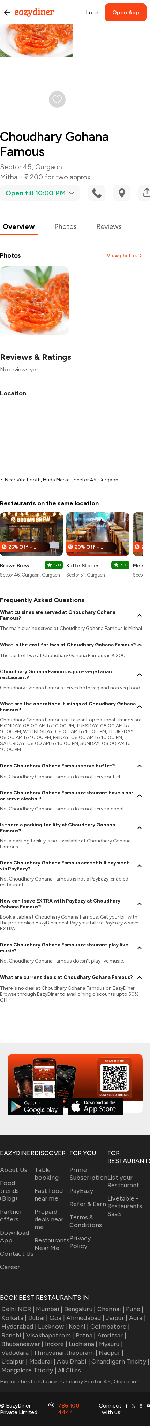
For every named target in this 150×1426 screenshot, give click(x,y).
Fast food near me (49, 1194)
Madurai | (42, 1361)
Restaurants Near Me (52, 1244)
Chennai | (111, 1309)
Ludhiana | (83, 1344)
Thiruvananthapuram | (65, 1353)
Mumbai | (49, 1309)
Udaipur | (14, 1361)
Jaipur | (116, 1318)
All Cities (69, 1370)
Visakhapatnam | (50, 1335)
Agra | (137, 1318)
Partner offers (11, 1215)
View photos (122, 256)
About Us (13, 1170)
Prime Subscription (88, 1173)
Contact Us (17, 1253)
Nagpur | (111, 1353)
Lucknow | (52, 1326)
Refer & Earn (87, 1204)
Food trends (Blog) (9, 1190)
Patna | (86, 1335)
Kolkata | (14, 1318)
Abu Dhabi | (73, 1361)
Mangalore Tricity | (29, 1370)
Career (10, 1267)
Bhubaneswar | (22, 1344)
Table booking (47, 1173)
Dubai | (38, 1318)
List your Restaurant (123, 1181)
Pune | (135, 1309)
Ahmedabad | (85, 1318)
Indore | (56, 1344)
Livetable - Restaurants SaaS (124, 1206)
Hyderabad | (19, 1326)
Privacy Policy (80, 1242)
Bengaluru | (80, 1309)
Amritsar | (111, 1335)
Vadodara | (16, 1353)
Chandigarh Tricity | (120, 1361)
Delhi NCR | (18, 1309)
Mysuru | (111, 1344)
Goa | (57, 1318)
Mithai (9, 177)
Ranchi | (12, 1335)
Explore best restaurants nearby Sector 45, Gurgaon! (69, 1381)
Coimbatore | (110, 1326)
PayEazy (81, 1191)
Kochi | (79, 1326)
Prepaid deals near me (49, 1219)
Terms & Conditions (85, 1221)
